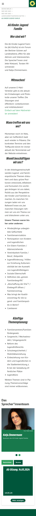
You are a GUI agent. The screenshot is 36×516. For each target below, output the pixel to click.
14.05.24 (8, 493)
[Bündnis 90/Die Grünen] (32, 3)
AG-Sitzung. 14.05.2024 (18, 469)
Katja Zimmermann (12, 435)
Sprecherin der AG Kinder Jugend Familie (15, 438)
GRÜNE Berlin (7, 9)
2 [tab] (19, 455)
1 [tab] (17, 455)
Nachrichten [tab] (7, 462)
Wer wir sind (6, 11)
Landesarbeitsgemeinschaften (13, 16)
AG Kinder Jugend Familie (11, 18)
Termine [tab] (18, 462)
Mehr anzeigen (18, 500)
